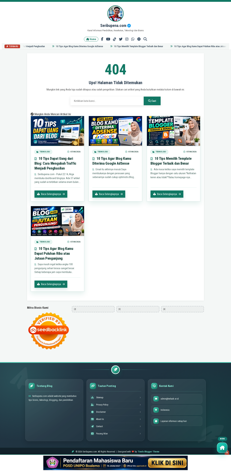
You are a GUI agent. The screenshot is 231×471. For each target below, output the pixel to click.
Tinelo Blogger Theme (148, 451)
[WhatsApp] (132, 39)
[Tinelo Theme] (115, 463)
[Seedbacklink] (48, 330)
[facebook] (102, 39)
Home (92, 39)
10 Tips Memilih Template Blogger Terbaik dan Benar (132, 46)
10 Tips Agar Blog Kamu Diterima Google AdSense (73, 46)
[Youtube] (108, 39)
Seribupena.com (113, 25)
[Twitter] (121, 39)
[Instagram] (126, 39)
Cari (153, 101)
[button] (222, 447)
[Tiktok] (114, 39)
